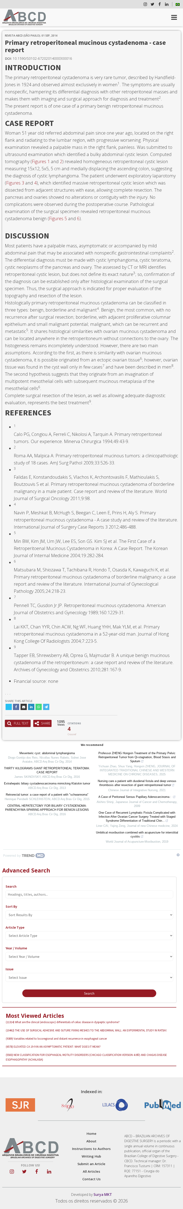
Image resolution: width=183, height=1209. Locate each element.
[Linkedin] (31, 707)
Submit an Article (91, 1164)
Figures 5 (58, 219)
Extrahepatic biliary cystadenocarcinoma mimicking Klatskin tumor (47, 783)
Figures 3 (15, 183)
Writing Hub (91, 1156)
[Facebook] (16, 707)
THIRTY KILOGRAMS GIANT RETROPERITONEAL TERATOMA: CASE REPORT (47, 770)
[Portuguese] (178, 4)
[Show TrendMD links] (178, 855)
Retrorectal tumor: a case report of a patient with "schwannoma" (47, 794)
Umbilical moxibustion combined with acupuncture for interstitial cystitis (137, 834)
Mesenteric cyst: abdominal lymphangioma (47, 753)
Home (91, 1133)
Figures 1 (41, 161)
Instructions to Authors (91, 1148)
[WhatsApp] (38, 707)
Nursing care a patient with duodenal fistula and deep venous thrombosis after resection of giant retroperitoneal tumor (137, 783)
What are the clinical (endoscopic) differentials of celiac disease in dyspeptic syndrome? (63, 1022)
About (91, 1141)
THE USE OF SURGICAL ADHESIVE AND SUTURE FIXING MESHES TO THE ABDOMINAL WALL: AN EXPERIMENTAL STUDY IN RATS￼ (86, 1030)
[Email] (24, 707)
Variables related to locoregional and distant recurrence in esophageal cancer (56, 1039)
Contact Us (91, 1179)
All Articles (91, 1171)
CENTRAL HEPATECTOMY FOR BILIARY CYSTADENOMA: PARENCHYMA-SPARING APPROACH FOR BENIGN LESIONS (47, 807)
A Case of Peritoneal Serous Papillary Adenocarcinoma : (135, 796)
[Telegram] (46, 707)
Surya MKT (103, 1194)
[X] (9, 707)
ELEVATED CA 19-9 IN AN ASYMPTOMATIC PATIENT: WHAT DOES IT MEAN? (53, 1047)
